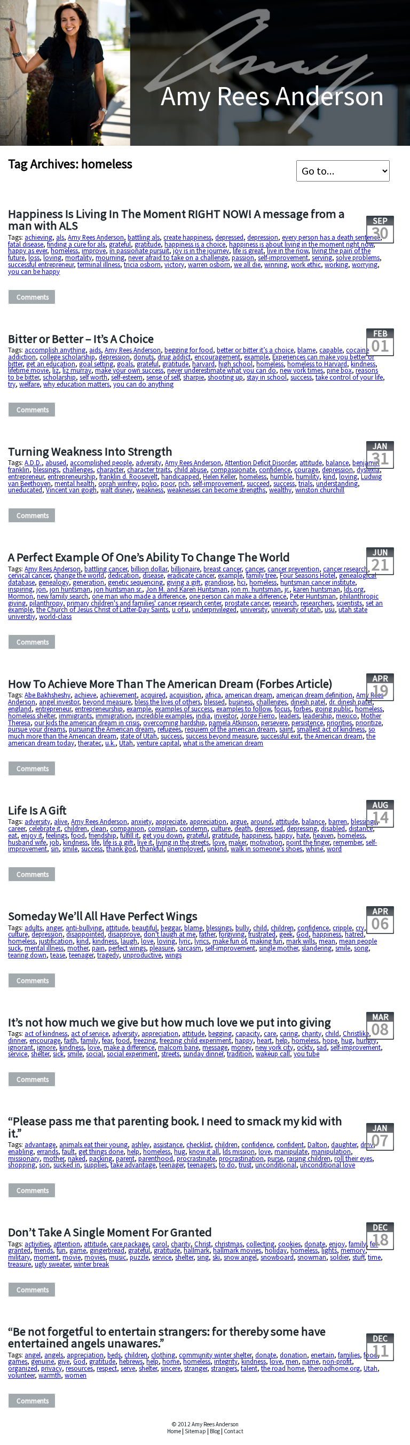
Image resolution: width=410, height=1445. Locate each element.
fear (107, 1040)
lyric (185, 941)
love (218, 842)
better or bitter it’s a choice (255, 349)
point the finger (307, 842)
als (60, 237)
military (19, 1257)
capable (330, 349)
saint (286, 729)
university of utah (296, 609)
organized (22, 1368)
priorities (339, 722)
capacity (247, 1033)
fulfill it (129, 835)
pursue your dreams (36, 729)
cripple (342, 927)
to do (227, 1164)
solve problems (358, 257)
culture (221, 828)
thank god (121, 848)
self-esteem (127, 377)
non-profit (337, 1361)
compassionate (232, 469)
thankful (151, 848)
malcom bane (178, 1047)
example (256, 356)
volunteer (21, 1375)
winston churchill (319, 489)
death (242, 828)
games (17, 1361)
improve (94, 250)
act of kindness (46, 1033)
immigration (114, 715)
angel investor (59, 701)
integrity (226, 1361)
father (207, 934)
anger (54, 927)
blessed (214, 701)
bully (242, 927)
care (270, 1033)
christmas (228, 1243)
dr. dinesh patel (350, 701)
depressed (229, 237)
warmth (49, 1375)
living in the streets (182, 842)
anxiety (141, 821)
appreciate (170, 821)
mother (77, 948)
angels (53, 1354)
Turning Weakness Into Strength (90, 451)
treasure (19, 1264)
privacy (51, 1368)
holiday (276, 1250)
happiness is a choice (194, 244)
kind (329, 476)
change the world (79, 575)
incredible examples (164, 715)
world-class (55, 616)
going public (333, 708)
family (89, 1040)
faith (70, 1040)
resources (79, 1368)
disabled (333, 828)
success (301, 377)
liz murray (76, 370)
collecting (260, 1243)
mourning (110, 257)
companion (127, 828)
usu (330, 609)
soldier (339, 1257)
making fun (266, 941)
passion (243, 257)
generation (88, 582)
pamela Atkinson (233, 722)
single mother (278, 948)
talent (249, 1368)
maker (237, 842)
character (110, 469)
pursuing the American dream (111, 729)
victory (174, 264)
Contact (233, 1431)
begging (220, 1033)
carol (159, 1243)
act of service (89, 1033)
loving (52, 257)
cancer (254, 568)
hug (346, 1040)
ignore (46, 1047)
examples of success (183, 708)
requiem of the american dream (230, 729)
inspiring (20, 589)
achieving (38, 237)
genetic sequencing (135, 582)
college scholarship (67, 356)
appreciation (208, 821)
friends (43, 1250)
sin (55, 848)
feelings (56, 835)
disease (153, 575)
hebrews (131, 1361)
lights (329, 1250)
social (94, 1053)
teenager (81, 955)
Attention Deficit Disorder (260, 462)
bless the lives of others (167, 701)
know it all (204, 1151)
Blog (215, 1431)
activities (37, 1243)
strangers (224, 1368)
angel (33, 1354)
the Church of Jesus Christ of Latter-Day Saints (102, 609)
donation (293, 1354)
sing (203, 1257)
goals (125, 363)
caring (289, 1033)
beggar (170, 927)
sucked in (66, 1164)
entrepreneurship (72, 476)
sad (322, 1047)
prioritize (368, 722)
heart (264, 1040)
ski (216, 1257)
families (349, 1354)
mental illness (44, 948)
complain (162, 828)
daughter (344, 1144)
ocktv (305, 1047)
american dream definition (314, 694)
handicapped (180, 476)
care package (129, 1243)
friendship (102, 835)
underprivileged (214, 609)
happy (283, 835)
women (75, 1375)
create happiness (187, 237)
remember (347, 842)
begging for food (188, 349)
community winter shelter (215, 1354)
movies (94, 1257)
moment (46, 1257)
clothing (163, 1354)
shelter (40, 1053)
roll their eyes (353, 1158)
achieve (85, 694)
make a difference (129, 1047)
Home (174, 1431)
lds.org (354, 589)
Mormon (20, 596)
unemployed (185, 848)
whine (314, 848)
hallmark (196, 1250)
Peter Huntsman (313, 596)
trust (245, 1164)
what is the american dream (223, 743)
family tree (261, 575)
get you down (163, 835)
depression (262, 237)
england (19, 708)
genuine (42, 1361)
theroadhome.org (334, 1368)
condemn (193, 828)
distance (361, 828)
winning (275, 264)
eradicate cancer (190, 575)
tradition (239, 1053)
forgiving (232, 934)
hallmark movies (237, 1250)
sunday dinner (203, 1053)
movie (71, 1257)
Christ (202, 1243)
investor (225, 715)
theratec (89, 743)
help (281, 1040)
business (240, 701)
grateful (120, 244)
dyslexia (368, 469)
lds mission (239, 1151)
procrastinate (196, 1158)
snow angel (240, 1257)
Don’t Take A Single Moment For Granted (110, 1231)
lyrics (201, 941)
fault (68, 1151)
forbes (302, 708)
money (241, 1047)
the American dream (333, 736)
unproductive (142, 955)
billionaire (185, 568)
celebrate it (44, 828)
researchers (317, 603)
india (203, 715)
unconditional (275, 1164)
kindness (363, 363)
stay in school (267, 377)
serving (322, 257)
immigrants (75, 715)
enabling (20, 1151)
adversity (148, 462)
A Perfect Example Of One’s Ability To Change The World (149, 556)
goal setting (96, 363)
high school (235, 363)
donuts (143, 356)
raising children (308, 1158)
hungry (366, 1040)
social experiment (132, 1053)
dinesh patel (307, 701)
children (75, 828)
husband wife (27, 842)
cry (360, 927)
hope (329, 1040)
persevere (274, 722)
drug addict (174, 356)
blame (306, 349)
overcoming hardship (174, 722)
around (261, 821)
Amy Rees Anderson (96, 237)
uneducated (25, 489)
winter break (91, 1264)
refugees (169, 729)
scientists (349, 603)
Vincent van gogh (71, 489)
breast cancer (222, 568)
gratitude (148, 244)
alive (60, 821)
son (44, 1164)
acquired (152, 694)
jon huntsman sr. (118, 589)
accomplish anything (55, 349)
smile (69, 848)
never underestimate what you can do (221, 370)
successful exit (281, 736)
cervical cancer (29, 575)
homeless (64, 250)
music (117, 1257)
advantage (40, 1144)
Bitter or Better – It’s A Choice (81, 338)
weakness (149, 489)
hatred (354, 934)
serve (128, 1368)
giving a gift (184, 582)
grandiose (218, 582)
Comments (33, 297)
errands (47, 1151)
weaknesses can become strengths (216, 489)
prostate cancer (247, 603)
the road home (282, 1368)
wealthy (280, 489)
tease (57, 955)
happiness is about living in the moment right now (301, 244)
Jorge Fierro (257, 715)
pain (98, 948)
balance (337, 462)
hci (241, 582)
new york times (301, 370)
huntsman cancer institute (317, 582)
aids (95, 349)
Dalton (317, 1144)
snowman (311, 1257)
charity (311, 1033)
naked (76, 1158)
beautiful (144, 927)
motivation (266, 842)
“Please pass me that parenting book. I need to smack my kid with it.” (175, 1126)
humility (307, 476)
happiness (256, 835)
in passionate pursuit (139, 250)
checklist (198, 1144)
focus (282, 708)
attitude (310, 462)
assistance (168, 1144)
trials (305, 483)
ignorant (20, 1047)
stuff (358, 1257)
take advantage (133, 1164)
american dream (248, 694)
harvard (203, 363)
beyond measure (107, 701)
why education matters (76, 384)
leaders (289, 715)
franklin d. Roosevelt (128, 476)
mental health (74, 483)
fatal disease (25, 244)
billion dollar (149, 568)
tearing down (27, 955)
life (95, 842)
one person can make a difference (237, 596)
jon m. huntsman (256, 589)
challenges (77, 469)
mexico (346, 715)
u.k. (110, 743)
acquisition (185, 694)
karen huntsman (316, 589)
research (285, 603)
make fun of (229, 941)
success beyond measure (221, 736)
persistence (307, 722)
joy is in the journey (201, 250)
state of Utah (138, 736)
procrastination (241, 1158)
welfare (29, 384)
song (361, 948)
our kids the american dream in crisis (86, 722)
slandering (317, 948)
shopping (21, 1164)
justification (56, 941)
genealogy (53, 582)
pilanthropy (46, 603)
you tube (306, 1053)
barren (337, 821)
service (17, 1053)
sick (58, 1053)
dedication (123, 575)
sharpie (193, 377)
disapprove (124, 934)
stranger (195, 1368)
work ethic (306, 264)
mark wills (300, 941)
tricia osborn (142, 264)
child (260, 927)
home (170, 1361)
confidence (274, 469)
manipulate (291, 1151)
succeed (258, 483)
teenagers (201, 1164)
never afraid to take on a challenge (178, 257)
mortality (78, 257)
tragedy (108, 955)
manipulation (331, 1151)
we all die (247, 264)
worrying (364, 264)
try (11, 384)
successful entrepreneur (41, 264)
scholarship (59, 377)
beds (114, 1354)
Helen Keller (219, 476)
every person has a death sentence (331, 237)
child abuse (190, 469)
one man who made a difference (138, 596)
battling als (144, 237)
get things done (100, 1151)
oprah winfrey (118, 483)
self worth (93, 377)
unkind (217, 848)
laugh (129, 941)
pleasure (161, 948)
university (253, 609)
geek (286, 934)
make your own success (129, 370)
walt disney (116, 489)
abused (55, 462)
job (54, 842)
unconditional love (327, 1164)
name (310, 1361)
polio (149, 483)
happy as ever (27, 250)
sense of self (162, 377)
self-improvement (283, 257)
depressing (302, 828)
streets (170, 1053)
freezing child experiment (195, 1040)
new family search (62, 596)
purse (275, 1158)
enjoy (337, 1243)
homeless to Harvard (317, 363)
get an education (50, 363)
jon (41, 589)
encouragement (217, 356)
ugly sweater (52, 1264)
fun (61, 1250)
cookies (289, 1243)
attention (66, 1243)
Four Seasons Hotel (307, 575)
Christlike (356, 1033)
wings (173, 955)
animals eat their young (93, 1144)
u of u (180, 609)
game (77, 1250)
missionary (24, 1158)
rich (183, 483)
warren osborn (209, 264)
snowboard (277, 1257)
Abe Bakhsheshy (47, 694)
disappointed (85, 934)
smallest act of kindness (331, 729)
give (63, 1361)
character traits (148, 469)
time (374, 1257)
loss (34, 257)
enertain (322, 1354)
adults (33, 927)
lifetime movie (28, 370)
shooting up (225, 377)
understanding (337, 483)
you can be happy (34, 271)
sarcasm (189, 948)
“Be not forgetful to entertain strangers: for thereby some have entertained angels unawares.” (167, 1337)
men (292, 1361)
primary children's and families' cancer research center (144, 603)
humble (281, 476)
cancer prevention (293, 568)
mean (327, 941)
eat (12, 835)
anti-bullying (84, 927)
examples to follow (243, 708)
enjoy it (31, 835)
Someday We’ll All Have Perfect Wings (103, 915)
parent (125, 1158)
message (214, 1047)
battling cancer (105, 568)
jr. (287, 589)
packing (100, 1158)
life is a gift (118, 842)
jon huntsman (70, 589)
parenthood (155, 1158)
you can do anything (143, 384)
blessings (46, 469)
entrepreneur (26, 476)
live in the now (287, 250)
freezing (144, 1040)
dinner (17, 1040)
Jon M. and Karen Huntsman (186, 589)
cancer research (345, 568)
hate (302, 835)
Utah (126, 743)
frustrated (261, 934)
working (336, 264)
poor (168, 483)
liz (55, 370)
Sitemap (195, 1431)
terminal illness (98, 264)
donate (314, 1243)
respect (107, 1368)
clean (98, 828)
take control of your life (349, 377)
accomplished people (101, 462)
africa (213, 694)
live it (144, 842)
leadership (317, 715)
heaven (323, 835)
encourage (44, 1040)
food (78, 835)
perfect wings (127, 948)
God (302, 934)
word (334, 848)
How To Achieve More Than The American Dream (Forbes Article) (170, 683)
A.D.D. (33, 462)
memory (353, 1250)
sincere (170, 1368)
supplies (95, 1164)
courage (306, 469)
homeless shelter (31, 715)
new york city (274, 1047)
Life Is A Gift (37, 810)
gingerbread (107, 1250)
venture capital (158, 743)
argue (238, 821)
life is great (248, 250)
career (16, 828)
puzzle (139, 1257)
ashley (140, 1144)
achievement (118, 694)
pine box (339, 370)
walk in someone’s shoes (266, 848)
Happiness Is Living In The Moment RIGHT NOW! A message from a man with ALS (176, 219)
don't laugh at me (169, 934)
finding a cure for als (76, 244)
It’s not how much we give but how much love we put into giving (169, 1022)
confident (290, 1144)
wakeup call (273, 1053)
